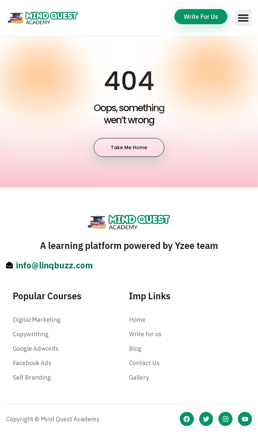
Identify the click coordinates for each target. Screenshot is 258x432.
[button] (243, 17)
